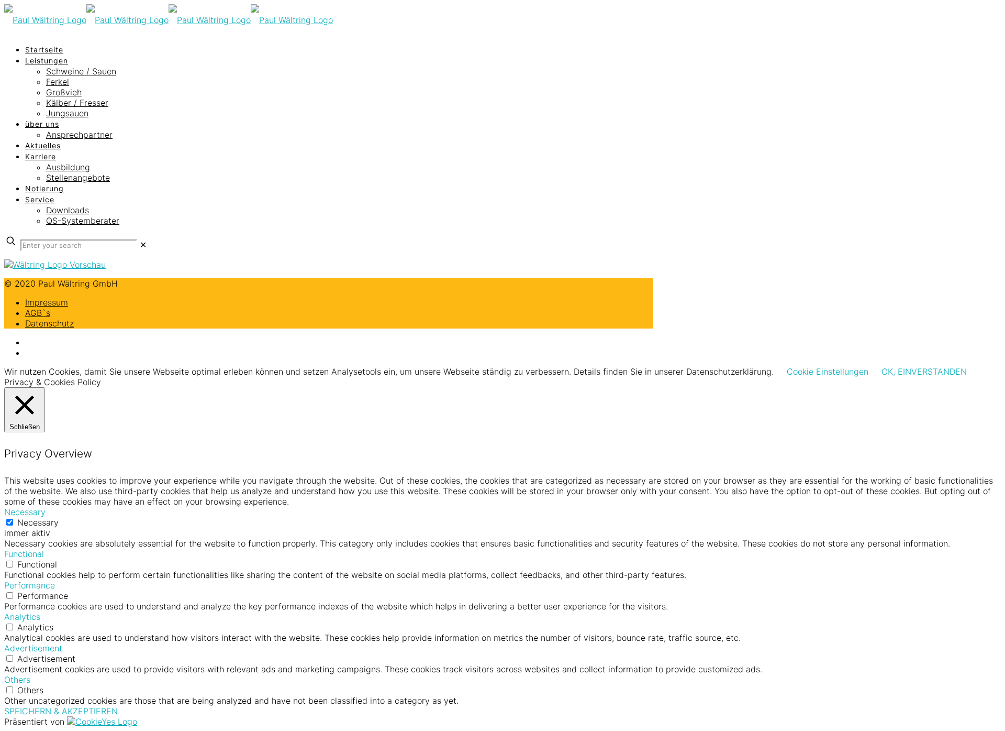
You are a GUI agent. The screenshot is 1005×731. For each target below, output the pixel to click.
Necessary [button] (25, 512)
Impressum (46, 302)
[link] (143, 244)
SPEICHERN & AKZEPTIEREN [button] (61, 711)
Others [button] (17, 679)
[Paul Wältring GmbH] (168, 20)
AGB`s (37, 313)
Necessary (38, 522)
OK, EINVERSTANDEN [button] (924, 371)
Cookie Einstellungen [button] (827, 371)
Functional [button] (24, 554)
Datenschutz (49, 323)
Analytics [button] (22, 617)
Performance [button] (29, 585)
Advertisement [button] (33, 648)
